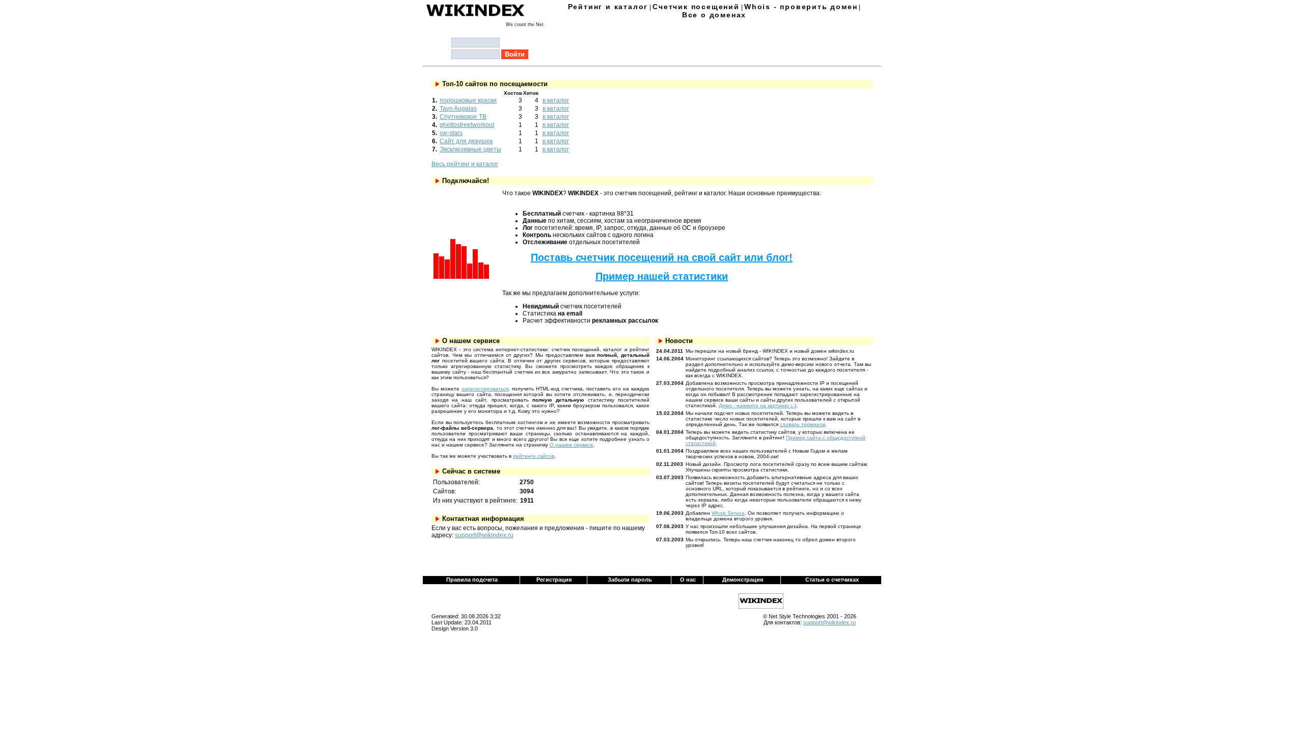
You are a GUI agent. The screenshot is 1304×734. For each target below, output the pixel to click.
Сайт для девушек (466, 141)
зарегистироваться (484, 388)
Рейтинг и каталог (608, 7)
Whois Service (728, 513)
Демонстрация (742, 579)
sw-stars (451, 133)
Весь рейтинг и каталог (464, 164)
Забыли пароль (630, 579)
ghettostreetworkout (467, 124)
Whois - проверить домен (800, 7)
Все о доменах (714, 15)
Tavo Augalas (458, 108)
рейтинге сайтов (533, 456)
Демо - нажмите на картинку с (757, 405)
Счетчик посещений (696, 7)
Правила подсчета (472, 579)
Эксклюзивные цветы (470, 149)
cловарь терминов (802, 424)
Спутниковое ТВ (463, 116)
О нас (688, 579)
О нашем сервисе (571, 445)
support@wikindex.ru (484, 535)
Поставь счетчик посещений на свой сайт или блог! (662, 257)
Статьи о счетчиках (832, 579)
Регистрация (554, 579)
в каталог (555, 100)
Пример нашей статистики (661, 276)
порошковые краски (468, 100)
